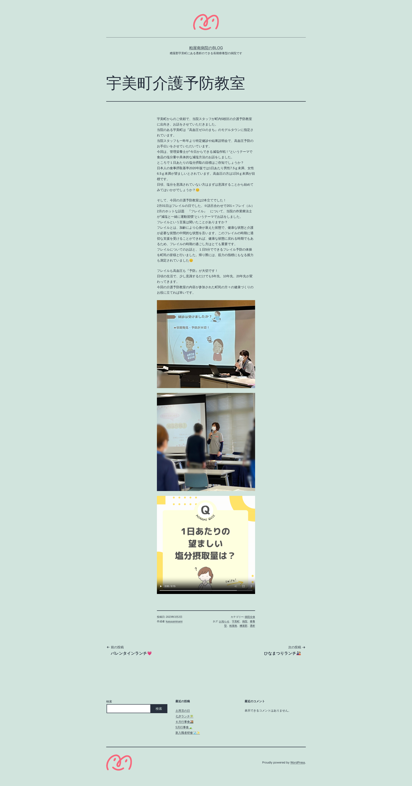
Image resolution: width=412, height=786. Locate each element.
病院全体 (250, 617)
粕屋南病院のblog (206, 48)
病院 (244, 621)
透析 (252, 625)
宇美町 (236, 621)
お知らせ (224, 621)
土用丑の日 (182, 710)
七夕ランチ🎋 (184, 716)
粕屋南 (233, 625)
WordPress (297, 762)
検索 (109, 701)
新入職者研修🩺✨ (187, 732)
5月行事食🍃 (183, 727)
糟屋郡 (243, 625)
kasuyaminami (174, 621)
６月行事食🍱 (184, 721)
